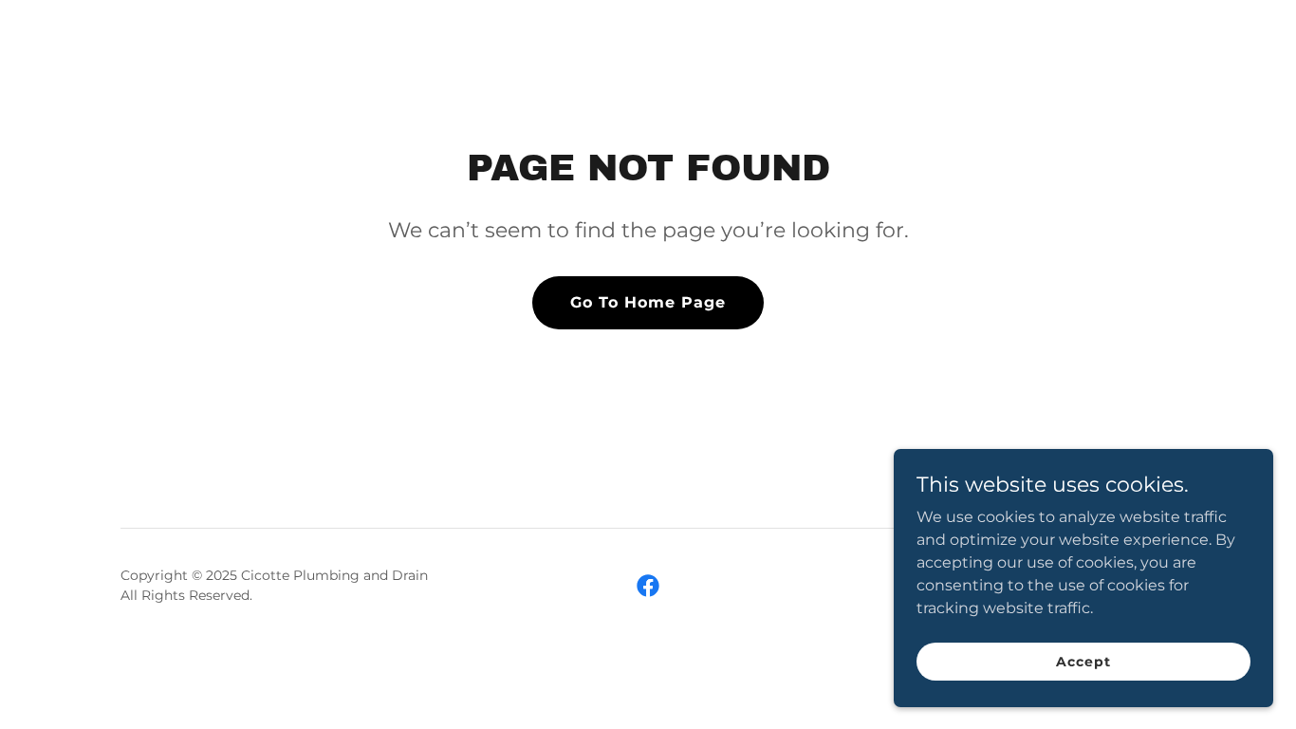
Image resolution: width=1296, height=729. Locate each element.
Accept (1083, 660)
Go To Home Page (648, 302)
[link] (648, 586)
